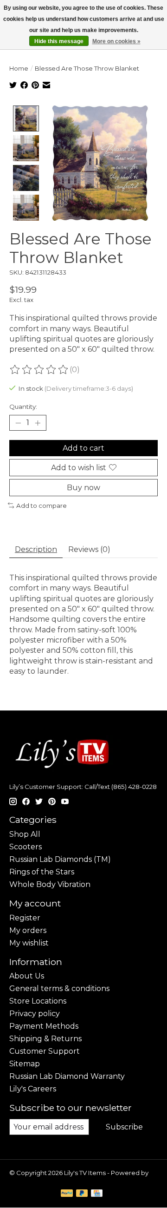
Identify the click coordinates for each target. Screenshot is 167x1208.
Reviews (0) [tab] (89, 549)
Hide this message (59, 41)
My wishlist (29, 943)
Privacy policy (34, 1013)
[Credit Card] (97, 1193)
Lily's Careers (32, 1088)
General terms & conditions (59, 988)
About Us (26, 976)
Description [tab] (36, 549)
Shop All (24, 834)
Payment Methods (43, 1026)
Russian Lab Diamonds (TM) (60, 859)
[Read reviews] (39, 369)
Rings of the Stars (41, 871)
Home (18, 68)
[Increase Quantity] (38, 423)
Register (24, 917)
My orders (27, 930)
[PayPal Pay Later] (82, 1193)
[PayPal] (67, 1193)
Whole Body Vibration (49, 884)
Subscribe (124, 1127)
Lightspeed (27, 1180)
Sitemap (24, 1063)
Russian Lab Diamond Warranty (67, 1076)
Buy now (83, 487)
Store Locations (37, 1001)
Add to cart (83, 448)
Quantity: (23, 406)
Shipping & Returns (45, 1038)
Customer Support (44, 1051)
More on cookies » (116, 41)
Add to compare (41, 505)
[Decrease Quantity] (18, 423)
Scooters (25, 846)
